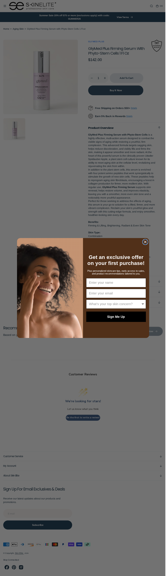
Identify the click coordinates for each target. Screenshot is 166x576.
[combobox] (114, 304)
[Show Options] (141, 304)
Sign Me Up (115, 317)
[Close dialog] (144, 242)
